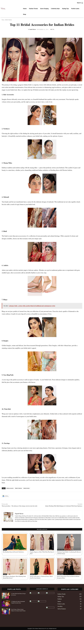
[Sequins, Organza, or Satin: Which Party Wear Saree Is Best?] (42, 542)
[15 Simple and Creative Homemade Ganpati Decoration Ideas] (6, 603)
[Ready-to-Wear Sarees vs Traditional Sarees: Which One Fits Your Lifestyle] (42, 566)
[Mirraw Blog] (3, 9)
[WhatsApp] (23, 496)
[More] (71, 33)
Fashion (5, 549)
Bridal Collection (8, 19)
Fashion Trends (60, 549)
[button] (80, 3)
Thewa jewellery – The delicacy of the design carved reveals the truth (19, 506)
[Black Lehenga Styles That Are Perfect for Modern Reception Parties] (69, 566)
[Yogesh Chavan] (8, 517)
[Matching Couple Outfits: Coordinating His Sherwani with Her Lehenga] (69, 542)
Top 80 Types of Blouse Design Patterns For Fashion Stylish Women (18, 610)
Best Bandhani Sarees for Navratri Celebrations (13, 552)
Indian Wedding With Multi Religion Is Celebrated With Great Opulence (63, 506)
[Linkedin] (26, 496)
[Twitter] (15, 496)
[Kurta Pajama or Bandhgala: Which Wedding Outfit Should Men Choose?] (15, 566)
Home (3, 19)
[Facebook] (11, 496)
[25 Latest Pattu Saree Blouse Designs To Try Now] (6, 596)
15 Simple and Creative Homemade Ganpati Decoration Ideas (18, 602)
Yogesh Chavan (32, 29)
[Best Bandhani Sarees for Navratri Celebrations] (15, 542)
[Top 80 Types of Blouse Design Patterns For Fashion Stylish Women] (6, 611)
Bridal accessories (9, 488)
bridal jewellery (26, 488)
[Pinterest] (19, 496)
